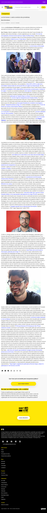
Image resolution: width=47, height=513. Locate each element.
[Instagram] (7, 441)
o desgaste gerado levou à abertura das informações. (23, 206)
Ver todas (3, 480)
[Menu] (2, 7)
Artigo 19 (18, 104)
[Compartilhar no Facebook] (8, 371)
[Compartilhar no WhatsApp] (14, 371)
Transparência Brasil (10, 104)
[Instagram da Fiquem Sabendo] (11, 371)
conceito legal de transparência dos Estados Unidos (24, 98)
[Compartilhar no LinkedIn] (5, 371)
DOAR (44, 2)
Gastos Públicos (4, 484)
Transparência (5, 13)
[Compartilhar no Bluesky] (20, 371)
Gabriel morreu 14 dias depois (18, 39)
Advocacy (3, 461)
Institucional (3, 486)
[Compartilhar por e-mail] (17, 371)
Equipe (2, 451)
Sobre (2, 449)
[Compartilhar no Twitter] (2, 371)
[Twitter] (3, 441)
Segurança (3, 499)
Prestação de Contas (5, 453)
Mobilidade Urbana (5, 495)
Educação (3, 463)
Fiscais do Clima (4, 475)
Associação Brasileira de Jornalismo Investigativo (29, 103)
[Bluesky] (20, 441)
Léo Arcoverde (40, 116)
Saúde (2, 497)
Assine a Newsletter (23, 417)
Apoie (43, 7)
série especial (28, 91)
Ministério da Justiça (6, 184)
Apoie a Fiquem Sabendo (23, 383)
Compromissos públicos (6, 455)
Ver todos (3, 473)
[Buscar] (38, 7)
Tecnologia (3, 465)
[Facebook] (11, 441)
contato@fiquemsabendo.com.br (9, 444)
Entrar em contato (4, 504)
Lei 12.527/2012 (5, 111)
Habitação (3, 491)
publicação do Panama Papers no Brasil (20, 96)
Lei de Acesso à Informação (37, 46)
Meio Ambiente (4, 493)
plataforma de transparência (8, 165)
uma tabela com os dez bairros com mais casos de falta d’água (28, 154)
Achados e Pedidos (6, 168)
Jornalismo (3, 467)
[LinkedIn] (16, 441)
